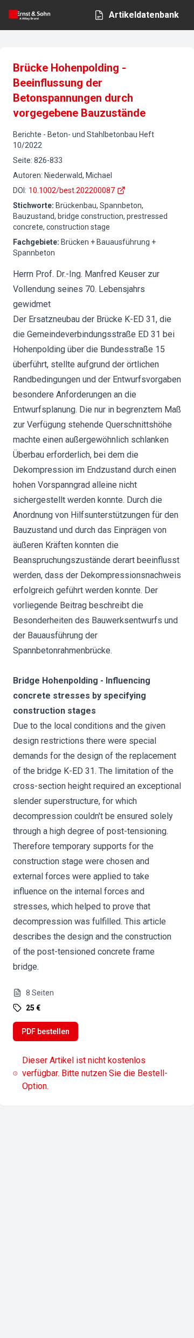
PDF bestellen (46, 1031)
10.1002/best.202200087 (72, 190)
